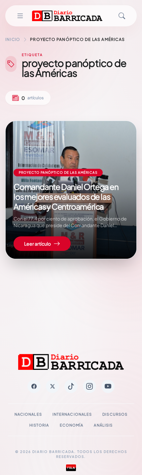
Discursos (114, 414)
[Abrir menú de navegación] (20, 15)
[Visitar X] (52, 386)
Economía (72, 425)
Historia (39, 425)
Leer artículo (37, 244)
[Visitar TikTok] (71, 386)
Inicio (12, 39)
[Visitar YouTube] (108, 386)
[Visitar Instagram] (89, 386)
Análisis (103, 425)
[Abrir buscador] (121, 15)
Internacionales (72, 414)
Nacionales (28, 414)
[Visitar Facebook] (34, 386)
